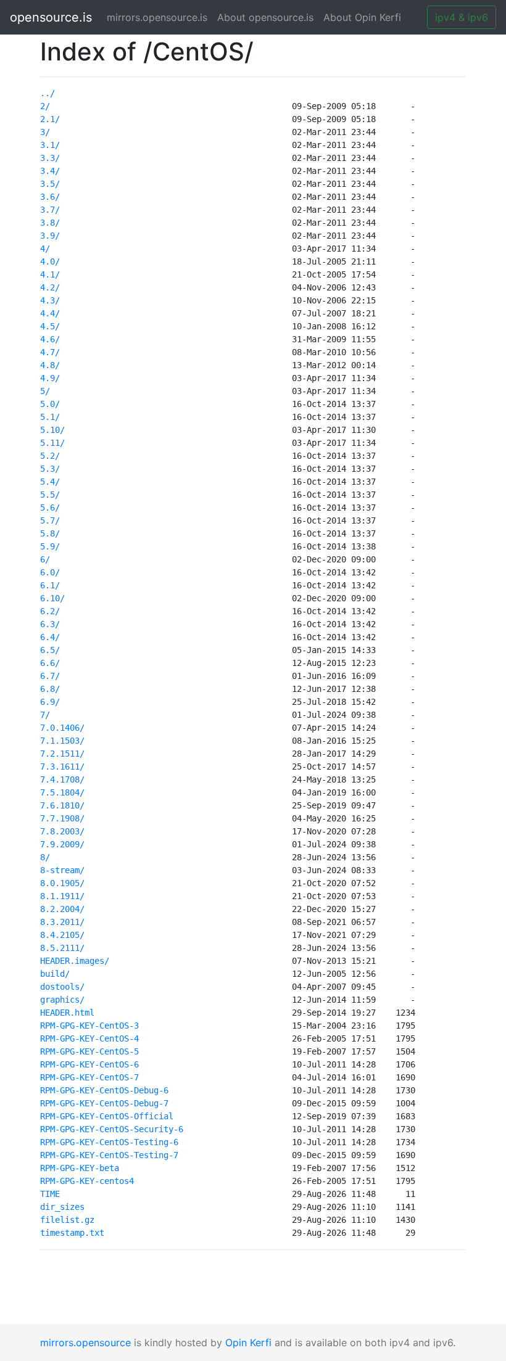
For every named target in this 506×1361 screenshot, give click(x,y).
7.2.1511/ (62, 754)
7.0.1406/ (62, 728)
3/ (45, 132)
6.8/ (50, 689)
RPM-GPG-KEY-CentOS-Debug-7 (104, 1103)
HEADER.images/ (74, 961)
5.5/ (50, 495)
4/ (45, 248)
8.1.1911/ (62, 896)
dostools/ (62, 987)
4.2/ (50, 287)
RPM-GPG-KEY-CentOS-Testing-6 (109, 1142)
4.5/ (50, 326)
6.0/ (50, 572)
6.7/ (50, 676)
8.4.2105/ (62, 935)
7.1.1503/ (62, 741)
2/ (45, 106)
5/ (45, 391)
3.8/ (50, 223)
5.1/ (50, 417)
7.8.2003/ (62, 831)
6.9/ (50, 702)
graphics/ (62, 1000)
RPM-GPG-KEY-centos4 (87, 1181)
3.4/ (50, 171)
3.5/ (50, 184)
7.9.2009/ (62, 844)
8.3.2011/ (62, 922)
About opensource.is (265, 17)
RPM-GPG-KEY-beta (79, 1168)
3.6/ (50, 197)
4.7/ (50, 352)
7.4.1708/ (62, 779)
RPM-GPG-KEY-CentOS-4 (89, 1038)
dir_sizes (62, 1207)
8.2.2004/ (62, 909)
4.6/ (50, 339)
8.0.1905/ (62, 883)
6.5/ (50, 650)
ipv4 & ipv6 (461, 17)
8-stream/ (62, 870)
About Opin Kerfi (362, 17)
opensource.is (51, 17)
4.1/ (50, 274)
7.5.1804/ (62, 792)
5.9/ (50, 546)
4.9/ (50, 378)
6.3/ (50, 624)
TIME (50, 1194)
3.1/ (50, 145)
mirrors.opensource (85, 1342)
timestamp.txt (72, 1233)
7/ (45, 715)
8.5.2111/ (62, 948)
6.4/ (50, 637)
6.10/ (52, 598)
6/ (45, 559)
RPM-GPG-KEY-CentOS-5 (89, 1051)
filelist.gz (67, 1220)
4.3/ (50, 300)
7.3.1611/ (62, 766)
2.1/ (50, 119)
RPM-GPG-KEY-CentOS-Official (106, 1116)
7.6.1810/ (62, 805)
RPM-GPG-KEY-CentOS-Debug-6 (104, 1090)
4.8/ (50, 365)
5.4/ (50, 482)
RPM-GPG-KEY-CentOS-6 (89, 1064)
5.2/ (50, 456)
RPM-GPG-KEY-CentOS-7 (89, 1077)
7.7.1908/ (62, 818)
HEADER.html (67, 1013)
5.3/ (50, 469)
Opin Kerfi (248, 1342)
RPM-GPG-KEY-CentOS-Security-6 (111, 1129)
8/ (45, 857)
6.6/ (50, 663)
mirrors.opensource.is (159, 17)
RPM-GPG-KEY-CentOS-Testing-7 (109, 1155)
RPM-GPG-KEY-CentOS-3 (89, 1025)
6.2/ (50, 611)
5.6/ (50, 507)
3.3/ (50, 158)
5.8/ (50, 533)
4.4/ (50, 313)
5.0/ (50, 404)
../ (47, 93)
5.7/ (50, 520)
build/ (55, 974)
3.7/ (50, 210)
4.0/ (50, 261)
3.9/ (50, 236)
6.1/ (50, 585)
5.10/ (52, 430)
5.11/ (52, 443)
